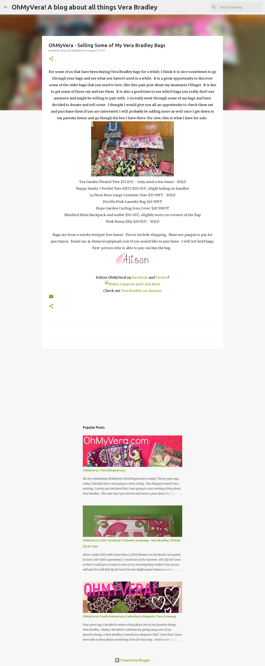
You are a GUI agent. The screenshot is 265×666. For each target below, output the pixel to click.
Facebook (140, 277)
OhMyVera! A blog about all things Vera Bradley (85, 7)
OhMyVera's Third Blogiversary (104, 470)
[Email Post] (51, 298)
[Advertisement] (132, 384)
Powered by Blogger (135, 660)
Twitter (162, 277)
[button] (51, 59)
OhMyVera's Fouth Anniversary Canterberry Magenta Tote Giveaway (129, 616)
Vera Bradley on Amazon (141, 291)
